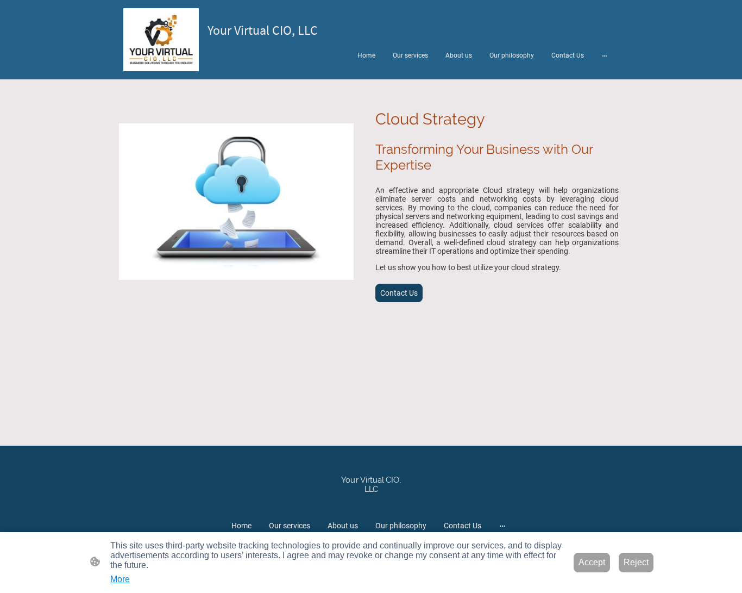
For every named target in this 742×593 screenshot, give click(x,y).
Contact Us (399, 293)
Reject (636, 562)
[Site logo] (161, 39)
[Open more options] (604, 55)
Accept (591, 562)
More (120, 579)
